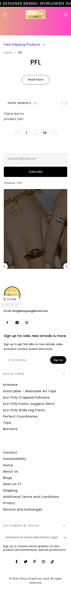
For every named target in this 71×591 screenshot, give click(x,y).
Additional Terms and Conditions (31, 496)
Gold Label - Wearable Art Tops (29, 391)
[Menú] (5, 14)
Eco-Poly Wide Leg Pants (24, 410)
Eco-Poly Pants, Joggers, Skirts (29, 403)
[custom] (7, 322)
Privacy (9, 503)
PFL (20, 52)
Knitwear (10, 384)
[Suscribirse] (65, 537)
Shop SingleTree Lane (34, 578)
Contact (10, 452)
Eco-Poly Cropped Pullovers (26, 397)
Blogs (7, 477)
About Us (10, 471)
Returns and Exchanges (22, 509)
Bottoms (10, 429)
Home (8, 52)
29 (45, 133)
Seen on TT (12, 484)
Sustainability (14, 458)
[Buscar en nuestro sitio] (66, 14)
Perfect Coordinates (20, 416)
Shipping (10, 490)
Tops (7, 422)
